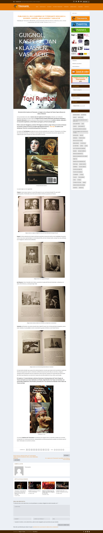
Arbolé (74, 117)
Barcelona (80, 117)
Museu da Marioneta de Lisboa (80, 156)
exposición (75, 135)
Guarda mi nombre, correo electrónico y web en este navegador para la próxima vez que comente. (36, 522)
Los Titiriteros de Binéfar (79, 148)
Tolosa (75, 177)
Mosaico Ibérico (82, 151)
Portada (41, 22)
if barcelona (82, 137)
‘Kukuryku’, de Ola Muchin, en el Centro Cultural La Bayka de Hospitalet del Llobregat (20, 492)
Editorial (47, 20)
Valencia (75, 187)
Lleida (86, 145)
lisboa (81, 145)
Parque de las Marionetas (79, 161)
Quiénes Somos (73, 6)
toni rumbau (81, 177)
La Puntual (83, 143)
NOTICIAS (37, 22)
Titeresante (26, 20)
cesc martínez (76, 123)
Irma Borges (76, 143)
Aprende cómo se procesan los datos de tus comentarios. (45, 527)
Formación (66, 6)
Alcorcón (83, 114)
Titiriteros (46, 22)
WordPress (35, 531)
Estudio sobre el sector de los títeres (80, 132)
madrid (74, 151)
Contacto (86, 6)
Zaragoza (81, 187)
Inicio (37, 6)
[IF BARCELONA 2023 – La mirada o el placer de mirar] (62, 485)
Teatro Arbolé (82, 166)
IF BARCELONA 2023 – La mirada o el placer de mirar (62, 491)
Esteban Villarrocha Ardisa (79, 129)
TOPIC (74, 179)
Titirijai (81, 174)
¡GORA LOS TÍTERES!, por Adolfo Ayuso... (29, 1)
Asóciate (74, 60)
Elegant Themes (22, 531)
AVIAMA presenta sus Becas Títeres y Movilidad (34, 491)
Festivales (49, 6)
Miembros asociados (76, 63)
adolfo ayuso (76, 114)
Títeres (79, 179)
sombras (75, 166)
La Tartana (75, 145)
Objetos (75, 158)
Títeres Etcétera (77, 182)
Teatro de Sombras (77, 172)
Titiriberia (75, 174)
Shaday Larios (82, 164)
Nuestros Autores (76, 97)
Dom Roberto (81, 126)
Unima (84, 182)
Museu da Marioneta (78, 153)
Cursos (74, 126)
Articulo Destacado (40, 20)
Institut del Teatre (77, 140)
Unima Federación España (79, 185)
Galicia (81, 135)
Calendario (80, 6)
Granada (75, 137)
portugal (75, 164)
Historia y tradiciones (57, 6)
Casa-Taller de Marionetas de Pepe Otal (80, 120)
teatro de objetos (77, 169)
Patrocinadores (75, 66)
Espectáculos (42, 6)
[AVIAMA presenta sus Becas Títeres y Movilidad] (34, 485)
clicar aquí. (52, 126)
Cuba (83, 123)
